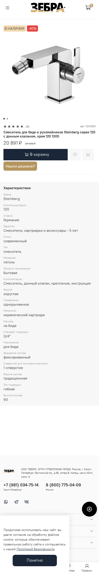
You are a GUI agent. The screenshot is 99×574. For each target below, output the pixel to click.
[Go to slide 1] (4, 118)
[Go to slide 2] (7, 118)
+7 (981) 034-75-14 (20, 485)
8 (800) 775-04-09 (63, 485)
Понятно (35, 560)
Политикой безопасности (36, 549)
